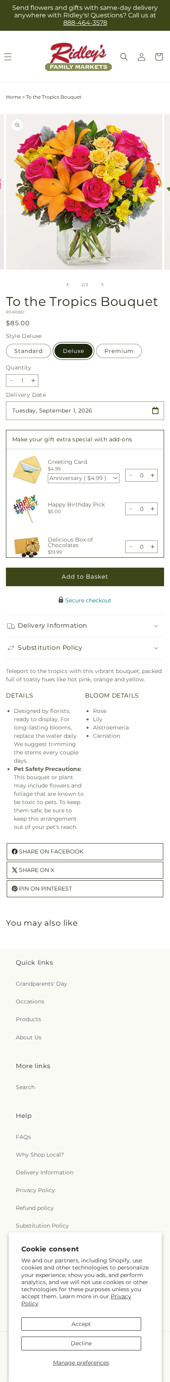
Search (25, 1087)
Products (28, 1019)
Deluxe (73, 350)
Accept (81, 1324)
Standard (28, 350)
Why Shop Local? (40, 1154)
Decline (81, 1343)
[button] (124, 57)
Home (13, 97)
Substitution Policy (42, 1225)
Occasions (30, 1001)
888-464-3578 (85, 22)
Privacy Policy (35, 1190)
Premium (119, 350)
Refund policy (35, 1207)
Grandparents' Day (41, 983)
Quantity (18, 367)
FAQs (23, 1136)
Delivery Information (45, 1172)
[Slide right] (102, 284)
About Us (29, 1037)
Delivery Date (26, 394)
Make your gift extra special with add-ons (72, 439)
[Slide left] (67, 284)
